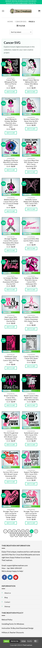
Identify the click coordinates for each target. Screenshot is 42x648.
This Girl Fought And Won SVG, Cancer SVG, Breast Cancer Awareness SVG (11, 436)
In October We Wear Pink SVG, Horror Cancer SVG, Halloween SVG (31, 281)
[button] (3, 11)
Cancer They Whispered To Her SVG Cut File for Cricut (10, 83)
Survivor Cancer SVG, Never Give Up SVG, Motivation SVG (31, 121)
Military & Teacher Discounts (13, 632)
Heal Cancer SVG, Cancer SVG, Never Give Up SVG (10, 319)
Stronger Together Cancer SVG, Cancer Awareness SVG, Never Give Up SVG (11, 242)
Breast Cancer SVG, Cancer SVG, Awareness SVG (11, 397)
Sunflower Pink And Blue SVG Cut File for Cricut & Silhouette (10, 162)
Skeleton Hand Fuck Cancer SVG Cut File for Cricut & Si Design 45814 (10, 202)
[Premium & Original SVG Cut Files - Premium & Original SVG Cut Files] (21, 11)
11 (26, 535)
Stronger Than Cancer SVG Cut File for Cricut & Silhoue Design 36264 (10, 514)
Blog (6, 597)
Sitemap (7, 606)
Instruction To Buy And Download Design (17, 628)
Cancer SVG (20, 21)
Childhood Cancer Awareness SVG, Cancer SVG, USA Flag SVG (10, 359)
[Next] (30, 535)
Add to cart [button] (10, 91)
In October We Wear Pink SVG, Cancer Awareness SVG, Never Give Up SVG (11, 281)
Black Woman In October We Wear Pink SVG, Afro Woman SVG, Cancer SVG (10, 123)
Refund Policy (7, 619)
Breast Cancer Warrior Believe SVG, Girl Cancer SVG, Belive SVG (31, 83)
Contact (7, 602)
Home (10, 21)
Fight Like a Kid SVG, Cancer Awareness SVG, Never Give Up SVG (31, 320)
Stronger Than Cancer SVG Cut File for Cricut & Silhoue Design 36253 (31, 514)
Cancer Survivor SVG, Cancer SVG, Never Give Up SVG (31, 358)
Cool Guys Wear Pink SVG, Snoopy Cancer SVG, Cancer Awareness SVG (31, 163)
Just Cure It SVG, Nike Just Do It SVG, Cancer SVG (31, 241)
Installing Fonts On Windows (13, 624)
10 (21, 535)
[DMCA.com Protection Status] (11, 641)
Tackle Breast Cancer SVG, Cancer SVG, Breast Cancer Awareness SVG (31, 436)
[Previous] (5, 531)
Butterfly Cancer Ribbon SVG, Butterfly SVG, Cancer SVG (31, 201)
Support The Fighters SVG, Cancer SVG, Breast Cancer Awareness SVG (31, 475)
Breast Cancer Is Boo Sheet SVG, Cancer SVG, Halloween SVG (31, 397)
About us (7, 593)
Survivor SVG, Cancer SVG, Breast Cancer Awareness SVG (10, 474)
